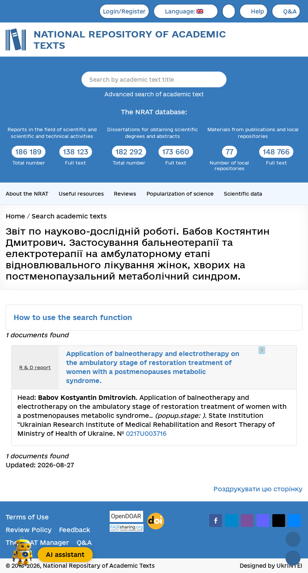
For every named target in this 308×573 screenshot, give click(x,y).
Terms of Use (27, 517)
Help (257, 11)
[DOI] (155, 521)
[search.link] (276, 357)
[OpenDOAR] (126, 517)
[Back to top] (292, 539)
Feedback (74, 529)
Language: (180, 11)
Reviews (125, 194)
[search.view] (260, 357)
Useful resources (81, 194)
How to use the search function (74, 317)
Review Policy (28, 529)
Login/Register (124, 11)
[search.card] (268, 357)
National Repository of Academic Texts (129, 39)
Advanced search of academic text (154, 94)
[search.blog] (284, 377)
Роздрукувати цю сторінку (257, 488)
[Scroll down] (292, 558)
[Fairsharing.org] (126, 528)
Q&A (290, 11)
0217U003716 (146, 433)
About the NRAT (27, 194)
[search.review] (284, 357)
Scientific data (243, 194)
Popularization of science (180, 194)
